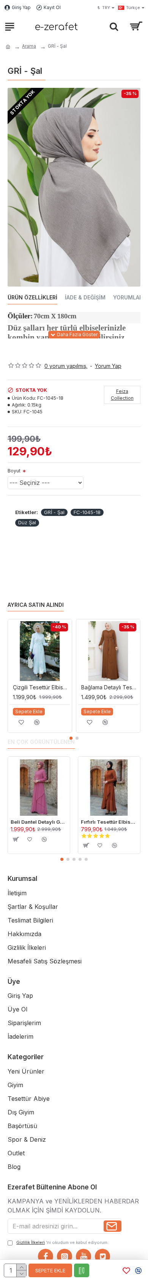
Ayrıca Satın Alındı (36, 605)
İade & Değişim (85, 297)
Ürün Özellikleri (32, 297)
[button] (70, 738)
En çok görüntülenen (41, 742)
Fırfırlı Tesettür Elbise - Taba (109, 822)
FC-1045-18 (87, 512)
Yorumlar (128, 297)
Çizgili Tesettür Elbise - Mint (41, 687)
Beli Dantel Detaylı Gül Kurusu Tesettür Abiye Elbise (39, 822)
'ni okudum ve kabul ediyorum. (62, 1242)
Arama (29, 46)
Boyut (14, 471)
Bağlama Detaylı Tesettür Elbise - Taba (109, 687)
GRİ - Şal (54, 512)
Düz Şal (27, 522)
